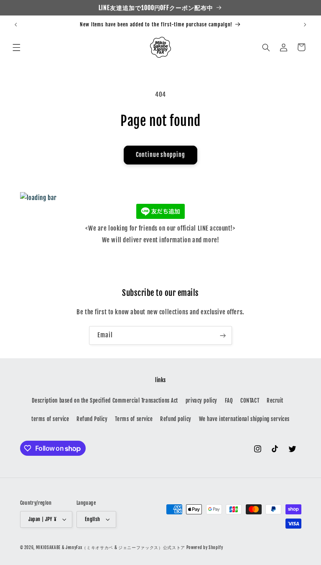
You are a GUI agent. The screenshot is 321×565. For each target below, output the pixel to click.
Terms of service (134, 419)
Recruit (275, 400)
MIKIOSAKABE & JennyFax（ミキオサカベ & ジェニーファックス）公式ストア (110, 547)
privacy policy (201, 400)
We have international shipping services (244, 419)
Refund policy (175, 419)
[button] (16, 47)
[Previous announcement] (16, 24)
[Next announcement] (305, 24)
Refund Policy (91, 419)
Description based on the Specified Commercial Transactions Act (105, 400)
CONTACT (249, 400)
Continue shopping (160, 155)
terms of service (50, 419)
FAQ (229, 400)
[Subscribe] (223, 335)
